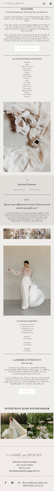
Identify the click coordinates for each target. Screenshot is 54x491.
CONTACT (27, 391)
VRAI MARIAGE (27, 232)
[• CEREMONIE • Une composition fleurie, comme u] (40, 426)
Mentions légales (33, 486)
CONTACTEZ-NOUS (27, 48)
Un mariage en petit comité (27, 235)
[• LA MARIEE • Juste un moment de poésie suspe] (14, 426)
